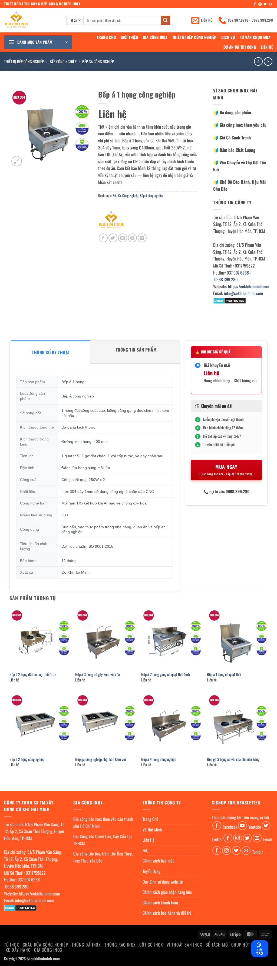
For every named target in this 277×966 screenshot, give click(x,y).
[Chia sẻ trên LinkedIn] (142, 237)
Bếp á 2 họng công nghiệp (26, 759)
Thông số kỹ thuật (51, 352)
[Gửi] (165, 20)
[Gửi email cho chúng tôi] (270, 4)
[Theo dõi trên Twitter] (265, 4)
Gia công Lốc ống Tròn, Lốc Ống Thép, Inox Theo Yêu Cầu (103, 857)
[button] (38, 42)
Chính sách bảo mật (158, 860)
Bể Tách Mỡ (217, 944)
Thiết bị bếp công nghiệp (194, 37)
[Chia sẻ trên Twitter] (112, 237)
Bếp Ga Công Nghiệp (98, 61)
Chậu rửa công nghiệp (45, 944)
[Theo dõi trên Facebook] (254, 4)
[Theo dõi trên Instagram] (260, 4)
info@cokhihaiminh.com (243, 293)
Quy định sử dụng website (163, 881)
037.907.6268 (238, 272)
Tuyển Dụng (151, 871)
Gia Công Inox (155, 37)
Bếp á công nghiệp (151, 195)
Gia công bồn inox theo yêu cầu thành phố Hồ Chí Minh (103, 822)
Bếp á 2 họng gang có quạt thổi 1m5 (165, 674)
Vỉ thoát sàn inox (184, 944)
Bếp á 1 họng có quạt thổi (224, 674)
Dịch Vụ (228, 37)
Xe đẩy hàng (18, 950)
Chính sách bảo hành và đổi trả (167, 913)
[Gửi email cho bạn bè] (122, 237)
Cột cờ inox (151, 944)
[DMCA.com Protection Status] (229, 300)
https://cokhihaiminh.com (248, 286)
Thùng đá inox (86, 944)
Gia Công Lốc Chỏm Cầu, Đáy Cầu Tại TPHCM (102, 840)
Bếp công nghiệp (63, 61)
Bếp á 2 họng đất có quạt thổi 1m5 (32, 674)
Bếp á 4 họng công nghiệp (158, 759)
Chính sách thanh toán (160, 902)
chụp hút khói (245, 944)
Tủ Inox (11, 944)
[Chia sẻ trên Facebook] (103, 237)
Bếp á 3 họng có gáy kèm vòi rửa (97, 674)
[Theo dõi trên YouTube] (242, 825)
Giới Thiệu (129, 37)
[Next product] (258, 61)
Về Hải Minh (152, 829)
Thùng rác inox (120, 944)
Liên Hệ (267, 47)
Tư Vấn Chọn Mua (255, 37)
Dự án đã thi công (239, 47)
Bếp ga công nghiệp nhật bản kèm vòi (100, 759)
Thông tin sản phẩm (136, 349)
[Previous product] (268, 61)
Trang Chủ (106, 37)
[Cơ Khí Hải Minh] (111, 220)
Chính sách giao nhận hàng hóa (167, 892)
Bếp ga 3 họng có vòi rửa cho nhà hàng (233, 759)
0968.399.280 (226, 279)
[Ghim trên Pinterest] (132, 237)
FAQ (146, 850)
